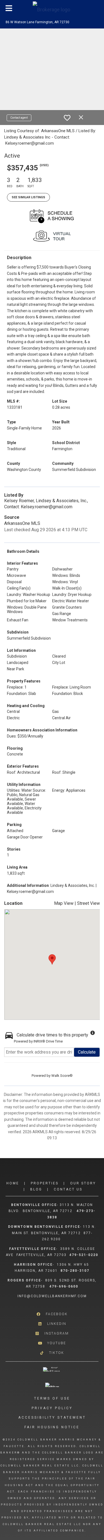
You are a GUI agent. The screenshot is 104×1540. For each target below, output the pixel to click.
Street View (88, 903)
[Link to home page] (52, 8)
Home (12, 1183)
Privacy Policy (52, 1408)
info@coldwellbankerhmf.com (52, 1296)
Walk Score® (62, 1075)
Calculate (87, 1052)
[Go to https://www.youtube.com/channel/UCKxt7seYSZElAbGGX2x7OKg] (52, 1343)
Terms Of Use (52, 1398)
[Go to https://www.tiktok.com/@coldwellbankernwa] (52, 1352)
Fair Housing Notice (52, 1427)
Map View (63, 903)
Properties (45, 1183)
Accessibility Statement (52, 1417)
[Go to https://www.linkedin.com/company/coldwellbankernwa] (52, 1323)
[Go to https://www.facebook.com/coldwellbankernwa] (52, 1314)
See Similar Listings (28, 197)
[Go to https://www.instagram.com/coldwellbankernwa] (52, 1333)
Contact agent (19, 117)
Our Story (83, 1183)
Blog (36, 1189)
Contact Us (68, 1189)
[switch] (67, 117)
